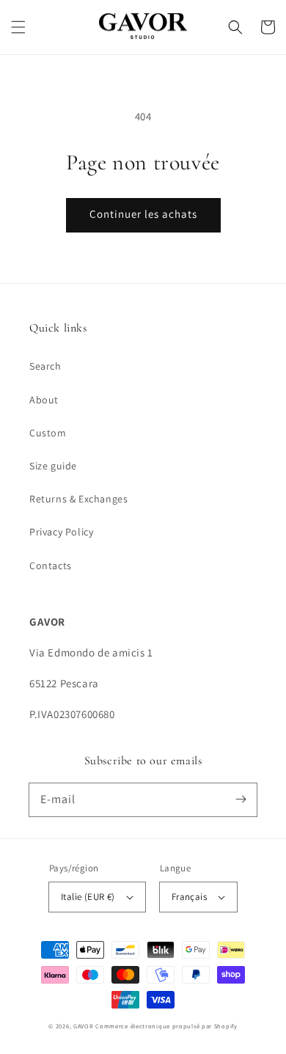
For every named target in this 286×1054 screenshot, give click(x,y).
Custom (48, 432)
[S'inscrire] (240, 799)
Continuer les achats (143, 214)
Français (189, 896)
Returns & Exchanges (78, 498)
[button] (18, 27)
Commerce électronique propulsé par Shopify (166, 1026)
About (44, 399)
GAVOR (84, 1026)
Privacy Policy (61, 531)
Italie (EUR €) (88, 896)
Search (45, 366)
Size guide (53, 465)
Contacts (50, 565)
